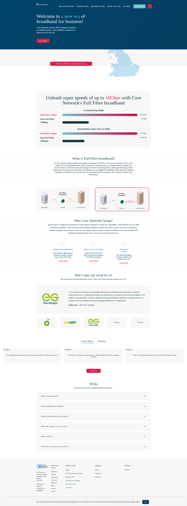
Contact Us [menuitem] (139, 6)
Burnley (53, 488)
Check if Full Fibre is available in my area (71, 64)
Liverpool (54, 480)
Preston (53, 474)
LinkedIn (126, 470)
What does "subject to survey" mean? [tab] (54, 426)
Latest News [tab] (87, 341)
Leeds (53, 491)
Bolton (53, 485)
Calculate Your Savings (73, 480)
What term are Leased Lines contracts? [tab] (55, 446)
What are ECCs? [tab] (47, 436)
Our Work (69, 487)
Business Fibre (70, 477)
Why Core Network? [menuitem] (66, 6)
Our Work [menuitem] (126, 6)
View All (93, 371)
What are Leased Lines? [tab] (49, 396)
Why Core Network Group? (74, 473)
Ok (146, 502)
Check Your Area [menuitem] (113, 6)
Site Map (97, 477)
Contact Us (98, 473)
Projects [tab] (102, 341)
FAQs (96, 470)
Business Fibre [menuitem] (82, 6)
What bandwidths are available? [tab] (52, 406)
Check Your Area (71, 484)
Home (67, 470)
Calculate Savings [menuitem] (98, 6)
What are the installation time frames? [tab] (54, 416)
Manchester (54, 477)
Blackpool (54, 483)
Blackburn (54, 471)
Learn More (43, 41)
